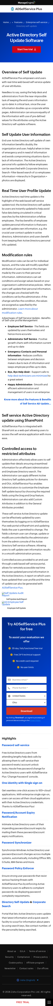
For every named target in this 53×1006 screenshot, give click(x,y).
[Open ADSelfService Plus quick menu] (49, 1002)
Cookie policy (16, 963)
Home (6, 22)
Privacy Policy (35, 720)
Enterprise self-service (36, 22)
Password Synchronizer (17, 842)
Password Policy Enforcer (18, 868)
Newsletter (10, 968)
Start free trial (25, 49)
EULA (22, 951)
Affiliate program (35, 963)
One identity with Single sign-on (22, 782)
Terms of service (37, 951)
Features (18, 22)
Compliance (23, 957)
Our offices (43, 968)
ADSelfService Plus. (12, 587)
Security (9, 957)
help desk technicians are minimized (28, 375)
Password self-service (15, 745)
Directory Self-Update (15, 902)
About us (11, 951)
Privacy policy (41, 957)
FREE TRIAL (22, 1002)
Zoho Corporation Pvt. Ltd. (25, 992)
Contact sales (26, 968)
